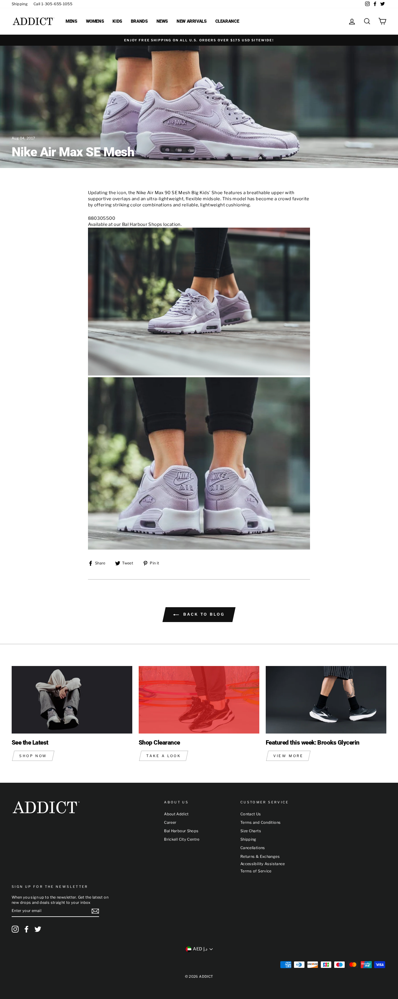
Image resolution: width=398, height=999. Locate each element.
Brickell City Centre (182, 839)
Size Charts (250, 831)
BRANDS (139, 21)
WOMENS (95, 21)
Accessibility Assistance (262, 864)
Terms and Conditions (260, 822)
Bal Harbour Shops (181, 831)
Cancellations (252, 848)
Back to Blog (203, 614)
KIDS (117, 21)
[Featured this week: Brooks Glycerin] (326, 700)
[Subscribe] (95, 911)
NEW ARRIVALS (192, 21)
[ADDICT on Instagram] (15, 929)
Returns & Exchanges (260, 856)
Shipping (20, 4)
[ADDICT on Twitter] (37, 929)
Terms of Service (256, 871)
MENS (71, 21)
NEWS (162, 21)
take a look (163, 756)
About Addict (176, 814)
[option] (199, 40)
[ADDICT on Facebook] (26, 929)
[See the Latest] (72, 700)
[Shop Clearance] (199, 700)
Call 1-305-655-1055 (53, 4)
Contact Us (250, 814)
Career (170, 822)
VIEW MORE (288, 756)
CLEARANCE (227, 21)
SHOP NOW (33, 756)
